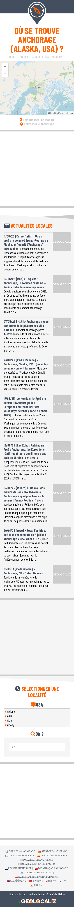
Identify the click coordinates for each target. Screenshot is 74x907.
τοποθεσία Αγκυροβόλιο (38, 872)
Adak (9, 716)
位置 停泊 (36, 881)
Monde (13, 57)
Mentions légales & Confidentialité (46, 894)
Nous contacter (17, 894)
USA (47, 57)
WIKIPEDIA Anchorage (22, 851)
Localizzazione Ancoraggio (38, 864)
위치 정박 (38, 885)
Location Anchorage (21, 855)
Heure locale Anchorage (38, 124)
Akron (10, 720)
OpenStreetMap (56, 113)
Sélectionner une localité (38, 120)
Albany (10, 725)
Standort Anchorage (54, 851)
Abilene (11, 711)
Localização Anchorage (53, 868)
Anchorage (58, 57)
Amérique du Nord (30, 57)
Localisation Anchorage (38, 860)
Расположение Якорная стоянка (38, 877)
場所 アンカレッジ (57, 881)
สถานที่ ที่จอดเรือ (18, 881)
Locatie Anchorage (19, 868)
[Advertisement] (37, 168)
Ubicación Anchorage (54, 855)
